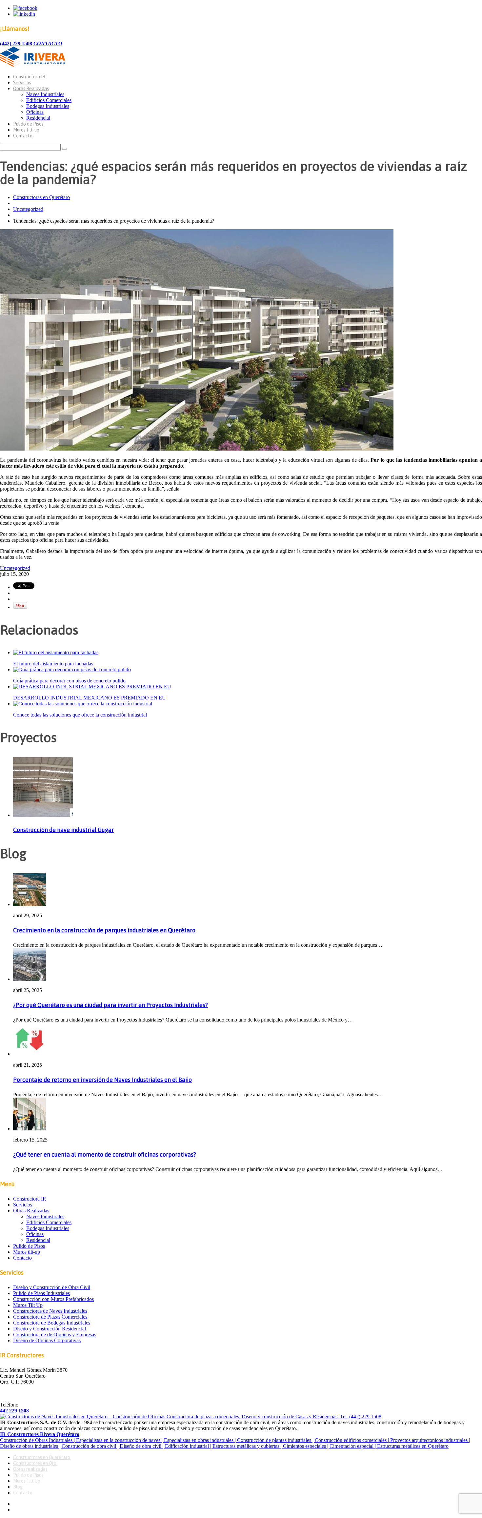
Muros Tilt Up (28, 1305)
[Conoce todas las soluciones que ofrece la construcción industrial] (82, 703)
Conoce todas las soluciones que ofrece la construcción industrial (80, 715)
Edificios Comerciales (48, 100)
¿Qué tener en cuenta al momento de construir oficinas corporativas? (104, 1154)
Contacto (22, 135)
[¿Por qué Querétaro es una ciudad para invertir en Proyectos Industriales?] (29, 979)
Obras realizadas (30, 1469)
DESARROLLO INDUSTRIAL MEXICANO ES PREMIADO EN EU (89, 697)
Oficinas (35, 112)
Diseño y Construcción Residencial (49, 1328)
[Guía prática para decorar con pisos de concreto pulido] (72, 669)
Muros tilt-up (26, 129)
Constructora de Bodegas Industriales (51, 1323)
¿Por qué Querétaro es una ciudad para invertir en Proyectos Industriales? (110, 1005)
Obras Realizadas (31, 88)
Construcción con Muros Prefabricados (53, 1299)
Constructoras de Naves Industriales (50, 1311)
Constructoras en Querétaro (41, 197)
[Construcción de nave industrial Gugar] (43, 815)
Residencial (38, 118)
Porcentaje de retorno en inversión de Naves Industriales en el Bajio (102, 1079)
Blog (18, 1486)
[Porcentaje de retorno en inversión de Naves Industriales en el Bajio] (29, 1054)
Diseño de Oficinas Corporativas (47, 1340)
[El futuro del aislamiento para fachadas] (55, 652)
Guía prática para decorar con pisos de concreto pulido (69, 680)
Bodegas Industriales (47, 106)
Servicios (22, 82)
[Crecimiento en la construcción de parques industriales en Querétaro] (29, 904)
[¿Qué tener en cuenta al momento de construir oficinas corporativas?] (29, 1128)
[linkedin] (24, 14)
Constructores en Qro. (35, 1463)
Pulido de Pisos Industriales (41, 1293)
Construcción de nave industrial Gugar (63, 829)
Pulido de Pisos (28, 124)
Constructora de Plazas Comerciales (50, 1317)
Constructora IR (29, 76)
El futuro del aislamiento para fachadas (53, 663)
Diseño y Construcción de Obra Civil (51, 1287)
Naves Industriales (45, 94)
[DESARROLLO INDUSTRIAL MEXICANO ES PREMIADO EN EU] (92, 686)
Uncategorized (28, 209)
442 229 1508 (14, 1410)
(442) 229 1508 (16, 43)
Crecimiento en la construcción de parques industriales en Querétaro (104, 930)
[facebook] (25, 8)
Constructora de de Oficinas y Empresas (54, 1334)
